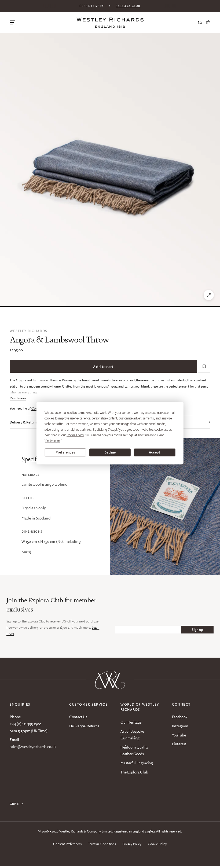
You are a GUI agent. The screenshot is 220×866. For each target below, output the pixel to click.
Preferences (65, 452)
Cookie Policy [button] (75, 435)
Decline (110, 452)
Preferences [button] (52, 441)
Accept (154, 452)
